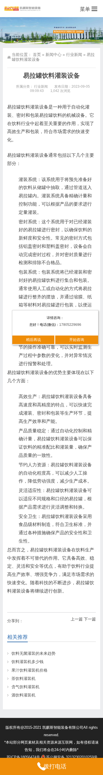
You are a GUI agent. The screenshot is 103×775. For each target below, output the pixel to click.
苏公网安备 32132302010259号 (72, 757)
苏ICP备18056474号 (23, 757)
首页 (37, 54)
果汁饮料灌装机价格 (29, 670)
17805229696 (70, 325)
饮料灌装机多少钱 (27, 661)
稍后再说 (33, 340)
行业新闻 (74, 54)
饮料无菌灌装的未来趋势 (33, 653)
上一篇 (77, 619)
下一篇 (90, 619)
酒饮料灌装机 (23, 695)
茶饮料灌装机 (23, 678)
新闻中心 (53, 54)
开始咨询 (76, 340)
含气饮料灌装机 (25, 686)
